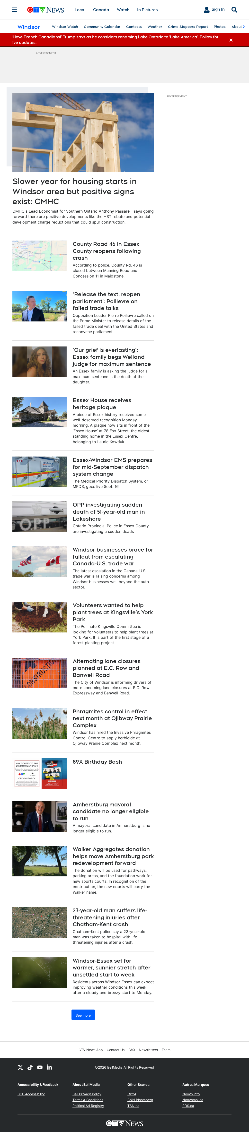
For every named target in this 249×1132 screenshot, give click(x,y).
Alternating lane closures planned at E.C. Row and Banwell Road (107, 668)
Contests (134, 27)
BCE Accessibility (31, 1094)
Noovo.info (191, 1094)
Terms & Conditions (87, 1100)
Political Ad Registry (88, 1106)
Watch (123, 10)
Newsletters (148, 1050)
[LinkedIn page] (50, 1067)
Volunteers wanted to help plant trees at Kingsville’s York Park (113, 612)
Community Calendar (102, 27)
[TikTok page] (30, 1067)
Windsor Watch (65, 27)
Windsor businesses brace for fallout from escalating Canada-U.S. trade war (113, 556)
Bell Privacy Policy (86, 1094)
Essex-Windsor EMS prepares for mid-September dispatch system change (112, 467)
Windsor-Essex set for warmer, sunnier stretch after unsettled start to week (112, 968)
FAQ (131, 1050)
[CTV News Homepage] (45, 10)
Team (166, 1050)
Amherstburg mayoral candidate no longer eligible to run (111, 811)
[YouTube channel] (40, 1067)
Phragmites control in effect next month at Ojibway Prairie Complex (112, 718)
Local (80, 10)
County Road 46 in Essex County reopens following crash (107, 251)
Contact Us (115, 1050)
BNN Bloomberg (140, 1100)
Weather (155, 27)
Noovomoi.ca (192, 1100)
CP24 (131, 1094)
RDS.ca (188, 1106)
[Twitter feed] (20, 1067)
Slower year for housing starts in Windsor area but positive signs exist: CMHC (74, 191)
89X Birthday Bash (97, 762)
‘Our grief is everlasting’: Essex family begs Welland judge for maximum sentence (112, 357)
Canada (101, 10)
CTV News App (91, 1050)
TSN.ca (133, 1106)
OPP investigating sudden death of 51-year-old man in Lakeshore (109, 511)
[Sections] (14, 10)
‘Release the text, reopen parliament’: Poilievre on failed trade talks (106, 301)
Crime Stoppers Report (188, 27)
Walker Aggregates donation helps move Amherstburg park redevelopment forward (113, 856)
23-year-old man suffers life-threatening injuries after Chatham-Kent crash (110, 917)
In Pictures (147, 10)
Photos (220, 27)
